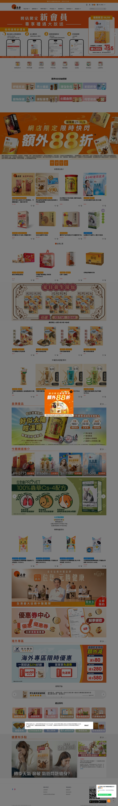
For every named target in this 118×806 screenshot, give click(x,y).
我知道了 (86, 725)
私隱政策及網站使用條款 (40, 725)
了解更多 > (28, 726)
